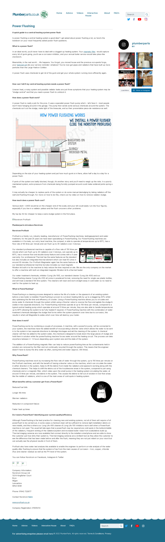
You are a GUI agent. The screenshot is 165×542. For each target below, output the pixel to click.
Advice (69, 13)
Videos (80, 13)
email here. (48, 534)
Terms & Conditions (95, 533)
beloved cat (22, 65)
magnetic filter (90, 51)
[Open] (127, 60)
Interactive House (91, 14)
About (107, 13)
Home (59, 13)
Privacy (108, 533)
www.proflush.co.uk (21, 502)
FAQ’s (116, 13)
